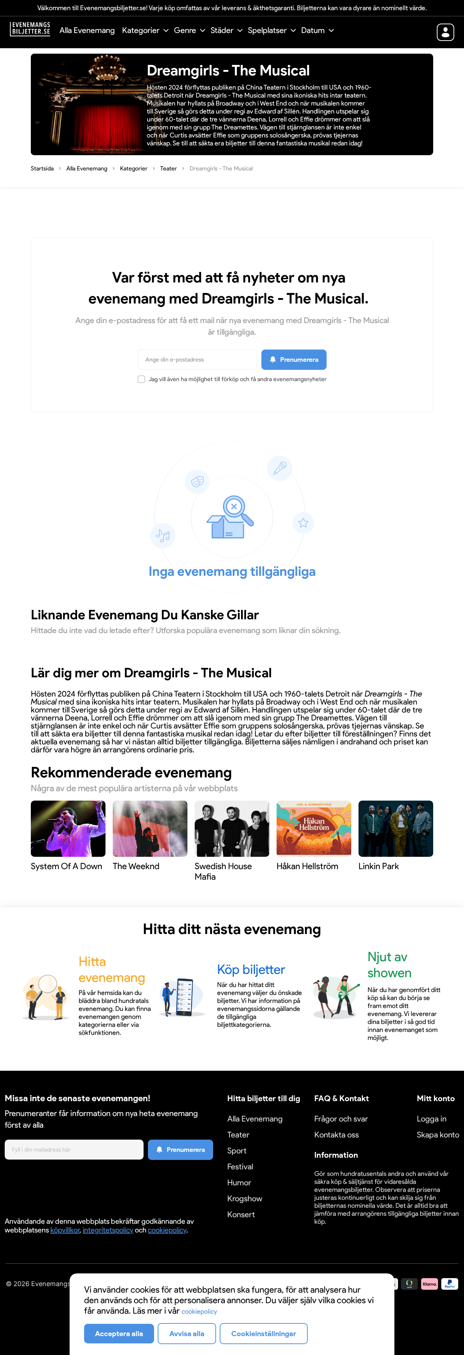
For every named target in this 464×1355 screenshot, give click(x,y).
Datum (313, 30)
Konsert (241, 1214)
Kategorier (141, 30)
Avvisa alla (186, 1333)
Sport (236, 1151)
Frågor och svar (341, 1119)
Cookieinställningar (336, 1230)
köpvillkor (64, 1230)
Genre (185, 30)
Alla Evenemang (87, 30)
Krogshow (244, 1198)
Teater (238, 1135)
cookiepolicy (167, 1230)
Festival (240, 1167)
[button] (146, 31)
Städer (222, 30)
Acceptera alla (119, 1333)
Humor (239, 1182)
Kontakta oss (336, 1135)
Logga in (432, 1119)
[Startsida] (32, 31)
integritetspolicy (108, 1230)
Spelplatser (267, 30)
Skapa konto (438, 1135)
